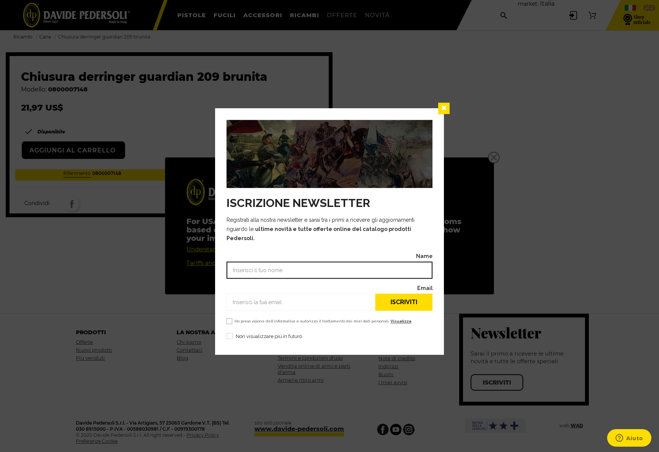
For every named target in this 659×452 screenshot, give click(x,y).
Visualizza (401, 321)
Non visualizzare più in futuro (269, 337)
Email (424, 288)
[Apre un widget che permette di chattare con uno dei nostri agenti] (629, 438)
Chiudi (444, 108)
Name (424, 256)
